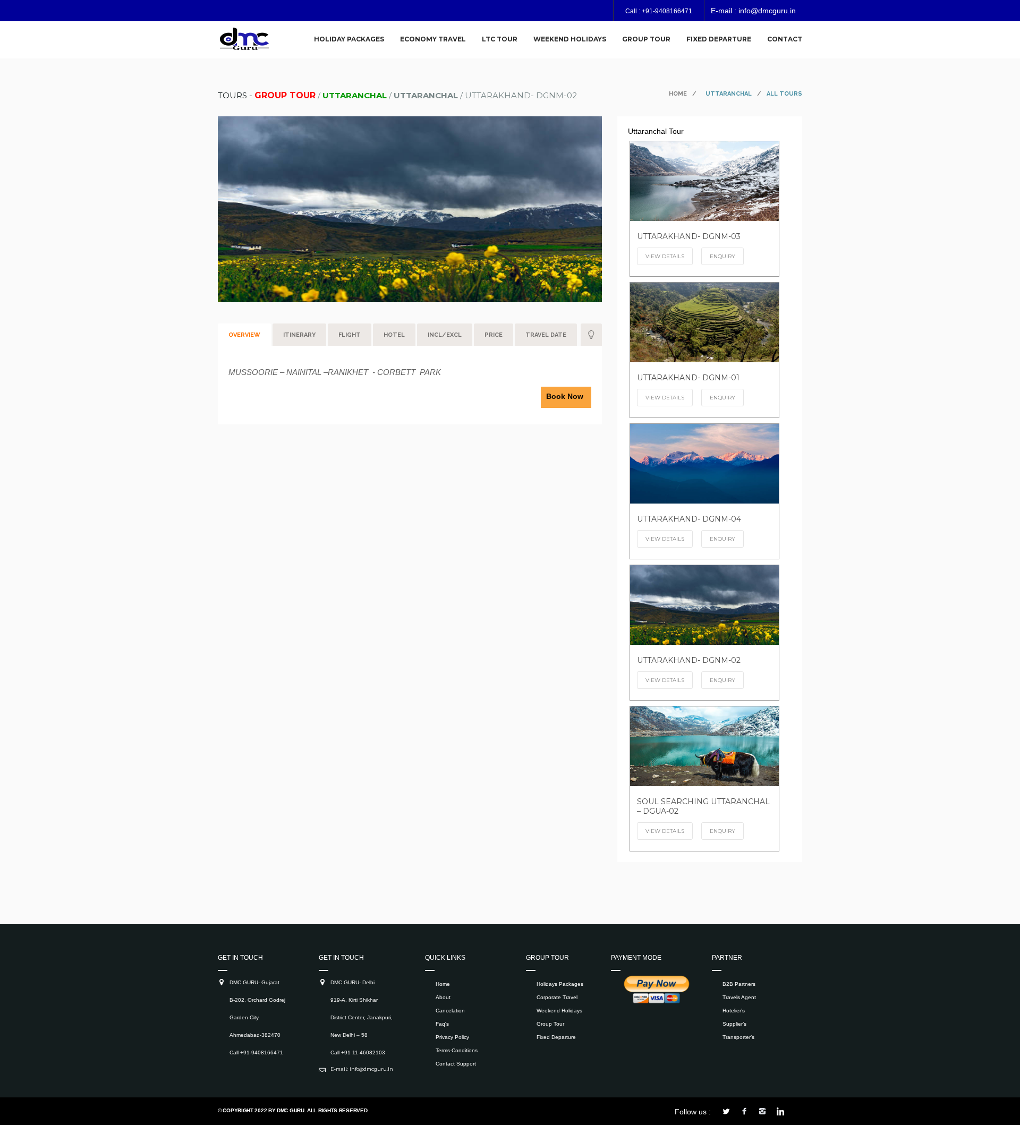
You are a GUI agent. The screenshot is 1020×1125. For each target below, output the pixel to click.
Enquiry (722, 256)
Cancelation (450, 1010)
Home (678, 93)
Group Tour (550, 1024)
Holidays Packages (560, 984)
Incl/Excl (445, 334)
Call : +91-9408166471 (658, 11)
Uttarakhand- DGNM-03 (689, 236)
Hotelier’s (733, 1010)
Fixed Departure (556, 1037)
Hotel (394, 334)
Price (493, 334)
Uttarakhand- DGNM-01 (688, 377)
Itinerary (299, 334)
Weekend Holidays (559, 1010)
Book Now (564, 396)
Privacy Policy (452, 1037)
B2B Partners (738, 984)
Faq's (442, 1024)
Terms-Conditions (457, 1050)
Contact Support (456, 1064)
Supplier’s (734, 1024)
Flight (349, 334)
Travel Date (545, 334)
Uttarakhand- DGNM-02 (689, 660)
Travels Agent (739, 997)
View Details (664, 256)
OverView (244, 334)
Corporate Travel (557, 997)
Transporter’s (738, 1037)
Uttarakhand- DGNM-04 (689, 519)
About (443, 997)
